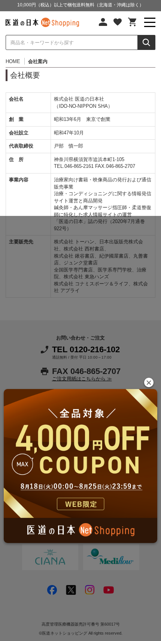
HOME (13, 61)
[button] (149, 382)
